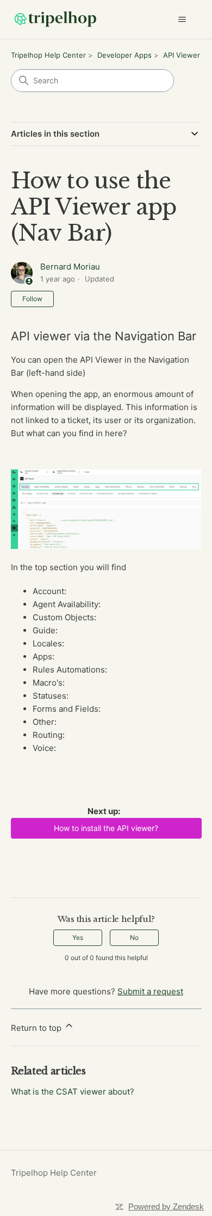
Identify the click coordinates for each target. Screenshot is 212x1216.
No (134, 937)
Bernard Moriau (70, 266)
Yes (77, 937)
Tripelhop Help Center (48, 55)
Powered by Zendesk (166, 1206)
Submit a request (150, 991)
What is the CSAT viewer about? (72, 1091)
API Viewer (181, 55)
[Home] (55, 19)
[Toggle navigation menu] (182, 19)
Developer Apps (124, 55)
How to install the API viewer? (106, 828)
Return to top (37, 1028)
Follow (32, 299)
